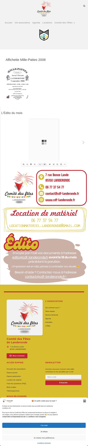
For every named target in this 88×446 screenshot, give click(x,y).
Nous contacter (19, 356)
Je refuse (44, 432)
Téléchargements (13, 391)
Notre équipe (50, 311)
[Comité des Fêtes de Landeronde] (44, 8)
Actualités (48, 322)
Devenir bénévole (51, 315)
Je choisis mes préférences (44, 438)
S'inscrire (63, 383)
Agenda (48, 318)
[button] (84, 401)
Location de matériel (14, 380)
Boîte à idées (11, 387)
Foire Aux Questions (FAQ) (16, 383)
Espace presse (12, 372)
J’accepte (44, 425)
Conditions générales (44, 443)
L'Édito (47, 326)
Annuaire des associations (16, 369)
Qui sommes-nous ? (52, 308)
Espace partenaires (14, 376)
